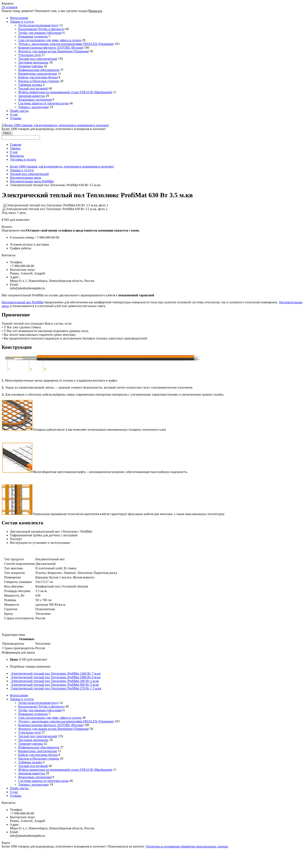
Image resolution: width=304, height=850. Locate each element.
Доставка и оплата (23, 159)
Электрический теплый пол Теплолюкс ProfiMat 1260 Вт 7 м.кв (56, 673)
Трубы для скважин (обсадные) (40, 32)
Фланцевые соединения (35, 99)
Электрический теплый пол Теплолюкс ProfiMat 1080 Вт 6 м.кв (56, 677)
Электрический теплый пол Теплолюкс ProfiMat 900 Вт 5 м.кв (55, 684)
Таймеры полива (30, 84)
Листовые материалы (33, 62)
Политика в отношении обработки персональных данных (187, 846)
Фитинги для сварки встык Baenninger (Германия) (53, 51)
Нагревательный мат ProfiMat (22, 302)
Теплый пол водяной (33, 88)
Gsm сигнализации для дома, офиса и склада (49, 40)
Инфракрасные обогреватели (38, 70)
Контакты (17, 155)
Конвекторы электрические (37, 73)
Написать (95, 11)
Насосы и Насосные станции (38, 81)
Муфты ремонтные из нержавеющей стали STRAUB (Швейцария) (65, 92)
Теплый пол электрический (37, 58)
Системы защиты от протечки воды (43, 103)
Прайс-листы (19, 110)
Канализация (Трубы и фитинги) (41, 29)
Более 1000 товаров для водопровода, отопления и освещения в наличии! (62, 166)
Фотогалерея (19, 18)
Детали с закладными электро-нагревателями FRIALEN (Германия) (66, 44)
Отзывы (15, 118)
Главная (15, 144)
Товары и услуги (22, 21)
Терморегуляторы (30, 66)
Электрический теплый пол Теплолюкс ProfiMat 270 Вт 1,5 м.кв (56, 688)
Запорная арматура (31, 96)
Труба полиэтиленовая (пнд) (38, 25)
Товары (15, 148)
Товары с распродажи (33, 107)
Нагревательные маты (25, 177)
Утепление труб (29, 55)
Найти (7, 133)
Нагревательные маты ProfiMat (32, 181)
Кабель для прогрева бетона (38, 77)
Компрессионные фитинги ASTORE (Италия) (50, 47)
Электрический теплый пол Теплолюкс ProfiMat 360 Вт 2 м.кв (55, 681)
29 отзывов (9, 7)
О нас (14, 114)
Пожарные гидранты (33, 36)
